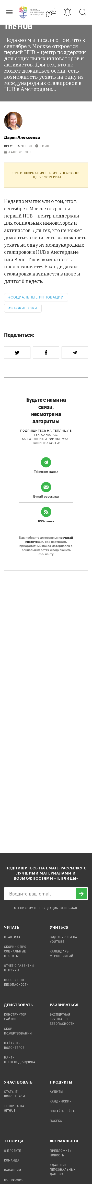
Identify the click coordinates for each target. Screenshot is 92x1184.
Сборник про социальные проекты (15, 952)
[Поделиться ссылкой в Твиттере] (17, 353)
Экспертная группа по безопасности (62, 1019)
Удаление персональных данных (63, 1170)
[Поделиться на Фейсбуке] (46, 353)
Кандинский (61, 1101)
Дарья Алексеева (22, 137)
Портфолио (14, 1180)
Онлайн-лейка (62, 1111)
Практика (12, 937)
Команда (11, 1160)
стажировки (24, 308)
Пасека (56, 1121)
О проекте (12, 1151)
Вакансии (12, 1170)
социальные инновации (37, 297)
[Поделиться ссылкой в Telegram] (75, 353)
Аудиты (56, 1092)
